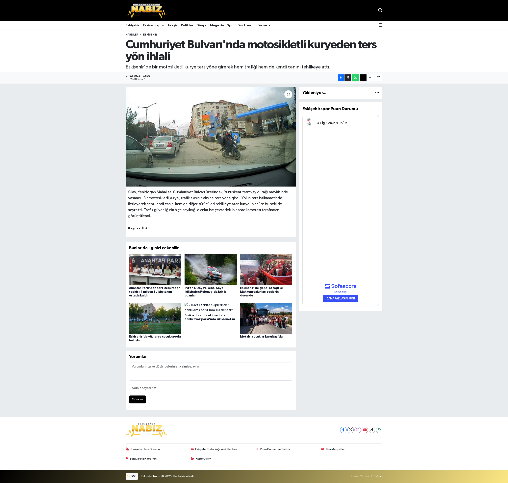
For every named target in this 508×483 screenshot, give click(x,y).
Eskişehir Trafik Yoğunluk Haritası (216, 449)
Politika (187, 25)
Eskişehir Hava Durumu (145, 449)
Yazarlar (265, 25)
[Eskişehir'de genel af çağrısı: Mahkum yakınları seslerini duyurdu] (266, 269)
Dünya (201, 25)
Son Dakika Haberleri (143, 458)
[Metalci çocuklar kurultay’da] (266, 318)
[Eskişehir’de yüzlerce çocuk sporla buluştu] (155, 318)
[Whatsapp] (379, 430)
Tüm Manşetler (335, 449)
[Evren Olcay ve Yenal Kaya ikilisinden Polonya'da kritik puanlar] (211, 269)
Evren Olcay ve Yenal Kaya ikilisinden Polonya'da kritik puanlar (205, 291)
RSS (133, 476)
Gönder (137, 399)
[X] (350, 430)
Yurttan (244, 25)
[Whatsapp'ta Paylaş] (355, 77)
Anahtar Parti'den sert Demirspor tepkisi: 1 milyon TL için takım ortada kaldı (154, 291)
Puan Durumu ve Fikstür (275, 449)
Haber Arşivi (203, 458)
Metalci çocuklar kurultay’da (261, 336)
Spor (231, 25)
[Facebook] (343, 430)
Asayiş (172, 25)
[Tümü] (377, 92)
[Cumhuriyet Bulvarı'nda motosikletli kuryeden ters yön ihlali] (211, 137)
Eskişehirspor (153, 25)
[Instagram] (357, 430)
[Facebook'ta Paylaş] (341, 77)
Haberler (132, 34)
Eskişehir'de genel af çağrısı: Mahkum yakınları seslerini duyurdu (262, 291)
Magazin (217, 25)
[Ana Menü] (380, 25)
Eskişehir (133, 25)
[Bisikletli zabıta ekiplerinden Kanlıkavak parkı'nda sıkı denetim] (211, 307)
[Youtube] (365, 430)
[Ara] (380, 10)
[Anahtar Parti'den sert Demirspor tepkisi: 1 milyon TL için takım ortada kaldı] (155, 269)
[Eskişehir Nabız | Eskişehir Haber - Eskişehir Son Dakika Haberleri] (146, 11)
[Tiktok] (372, 430)
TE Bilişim (376, 476)
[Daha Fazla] (363, 77)
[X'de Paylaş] (347, 77)
